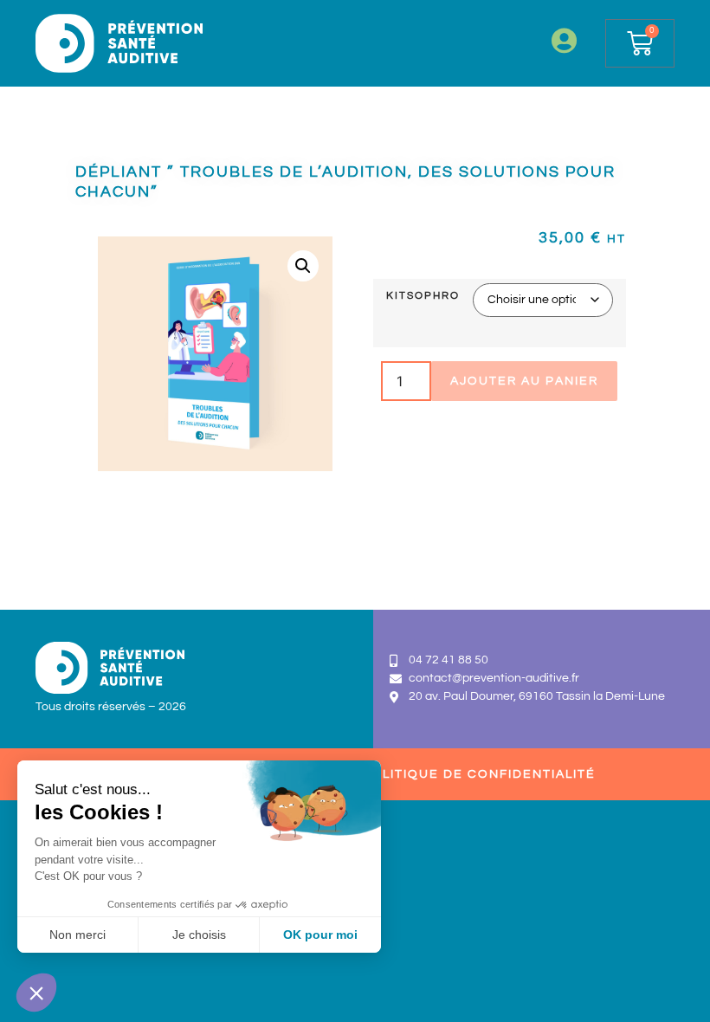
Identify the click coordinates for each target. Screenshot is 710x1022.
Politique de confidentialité (479, 774)
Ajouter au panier (524, 381)
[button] (303, 265)
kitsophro (423, 295)
